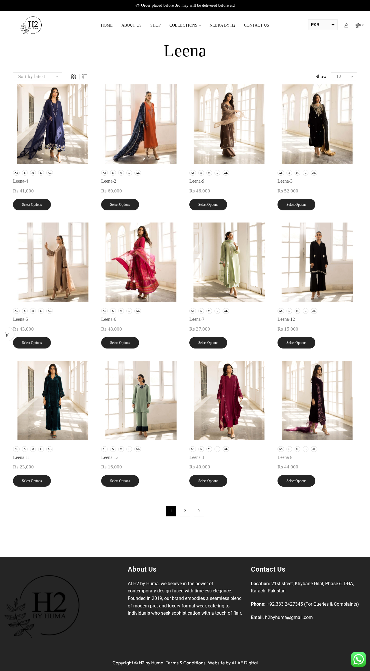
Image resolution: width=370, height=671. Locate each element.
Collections (183, 25)
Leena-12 (286, 319)
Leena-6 (108, 319)
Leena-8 (285, 457)
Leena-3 (285, 181)
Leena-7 (196, 319)
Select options (32, 205)
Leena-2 (108, 181)
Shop (155, 25)
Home (107, 25)
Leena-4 (20, 181)
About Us (131, 25)
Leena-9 (196, 181)
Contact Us (256, 25)
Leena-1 (196, 457)
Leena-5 (20, 319)
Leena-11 (21, 457)
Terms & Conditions (186, 663)
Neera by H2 (222, 25)
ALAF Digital (245, 663)
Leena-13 (110, 457)
